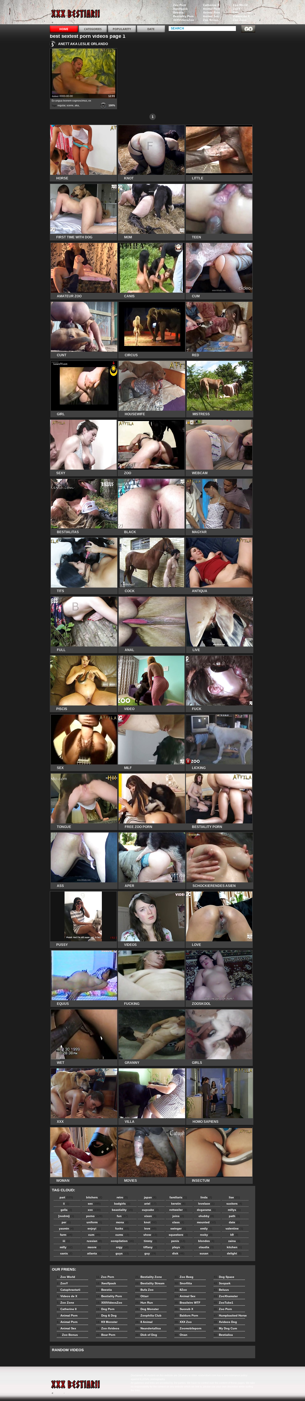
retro (122, 1197)
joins (178, 1216)
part (66, 1197)
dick (178, 1253)
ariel (150, 1203)
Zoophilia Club (148, 1315)
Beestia (178, 12)
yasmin (66, 1228)
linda (206, 1197)
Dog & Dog (106, 1315)
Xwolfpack (180, 8)
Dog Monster (147, 1309)
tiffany (150, 1247)
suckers (234, 1203)
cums (122, 1234)
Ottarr (142, 1296)
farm (66, 1234)
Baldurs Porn (186, 1315)
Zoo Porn (179, 5)
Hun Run (144, 1302)
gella (66, 1209)
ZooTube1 (223, 1302)
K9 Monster (106, 1322)
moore (94, 1247)
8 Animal (143, 1322)
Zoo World (240, 5)
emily (206, 1228)
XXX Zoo (183, 1322)
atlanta (94, 1253)
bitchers (94, 1197)
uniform (94, 1222)
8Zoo (180, 1289)
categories (93, 29)
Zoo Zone (239, 20)
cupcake (150, 1209)
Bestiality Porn (183, 16)
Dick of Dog (146, 1334)
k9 (234, 1234)
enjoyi (94, 1228)
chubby (206, 1216)
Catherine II (211, 5)
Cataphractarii (243, 12)
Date (151, 29)
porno (94, 1216)
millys (234, 1209)
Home (63, 29)
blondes (206, 1241)
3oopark (222, 1283)
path (234, 1216)
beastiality (122, 1209)
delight (234, 1253)
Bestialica (223, 1334)
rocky (206, 1234)
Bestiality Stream (149, 1283)
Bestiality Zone (148, 1277)
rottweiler (178, 1209)
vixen (150, 1216)
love (150, 1228)
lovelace (206, 1203)
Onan (180, 1334)
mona (122, 1222)
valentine (234, 1228)
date (234, 1222)
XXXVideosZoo (183, 20)
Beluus (221, 1289)
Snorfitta (183, 1283)
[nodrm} (66, 1216)
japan (150, 1197)
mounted (206, 1222)
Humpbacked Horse (230, 1315)
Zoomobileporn (187, 1328)
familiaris (178, 1197)
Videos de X (241, 16)
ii (66, 1203)
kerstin (178, 1203)
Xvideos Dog (225, 1322)
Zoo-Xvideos (107, 1328)
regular (61, 105)
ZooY (236, 8)
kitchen (234, 1247)
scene (70, 105)
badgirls (122, 1203)
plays (178, 1247)
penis (178, 1241)
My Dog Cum (225, 1328)
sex (94, 1203)
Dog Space (224, 1277)
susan (206, 1253)
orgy (122, 1247)
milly (66, 1247)
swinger (178, 1228)
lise (234, 1197)
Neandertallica (148, 1328)
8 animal (76, 13)
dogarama (206, 1209)
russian (94, 1241)
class (178, 1222)
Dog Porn (105, 1309)
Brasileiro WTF (187, 1302)
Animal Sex (211, 16)
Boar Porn (105, 1334)
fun (122, 1216)
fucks (122, 1228)
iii (66, 1241)
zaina (234, 1241)
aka (77, 105)
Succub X (183, 1309)
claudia (206, 1247)
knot (150, 1222)
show (150, 1234)
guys (122, 1253)
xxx (94, 1209)
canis (66, 1253)
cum (94, 1234)
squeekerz (178, 1234)
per (66, 1222)
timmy (150, 1241)
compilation (122, 1241)
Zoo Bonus (211, 20)
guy (150, 1253)
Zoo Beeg (183, 1277)
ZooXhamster (226, 1296)
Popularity (122, 29)
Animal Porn (211, 8)
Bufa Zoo (144, 1289)
